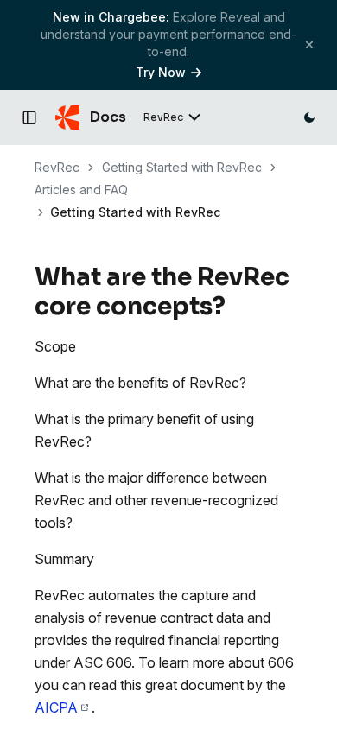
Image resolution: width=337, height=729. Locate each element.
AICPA (56, 707)
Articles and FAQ (81, 189)
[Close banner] (309, 44)
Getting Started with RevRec (182, 167)
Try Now (161, 72)
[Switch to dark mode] (309, 117)
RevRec (57, 167)
